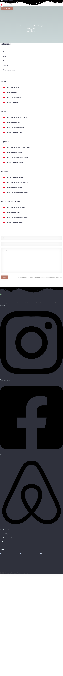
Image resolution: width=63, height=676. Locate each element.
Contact (2, 542)
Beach (5, 52)
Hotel (4, 56)
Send (4, 277)
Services (5, 65)
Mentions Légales (5, 534)
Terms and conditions (9, 70)
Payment (5, 61)
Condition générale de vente (8, 538)
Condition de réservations (7, 530)
